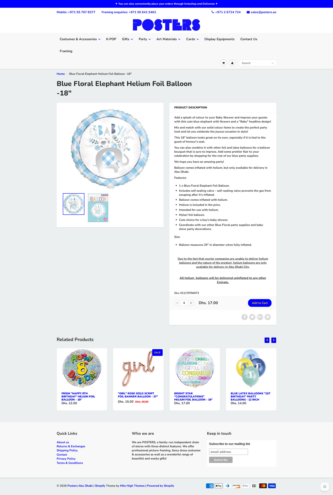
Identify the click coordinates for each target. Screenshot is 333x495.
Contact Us (248, 39)
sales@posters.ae (263, 12)
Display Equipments (219, 39)
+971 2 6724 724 (228, 12)
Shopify (100, 486)
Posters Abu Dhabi (80, 486)
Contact (62, 455)
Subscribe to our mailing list (229, 444)
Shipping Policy (67, 450)
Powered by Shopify (160, 486)
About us (63, 442)
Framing (66, 51)
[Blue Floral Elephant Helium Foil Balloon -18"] (110, 149)
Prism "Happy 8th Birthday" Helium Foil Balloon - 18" (78, 396)
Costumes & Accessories (78, 39)
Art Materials (166, 39)
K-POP (111, 39)
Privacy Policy (66, 459)
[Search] (273, 63)
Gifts (125, 39)
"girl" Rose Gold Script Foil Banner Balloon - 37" (138, 395)
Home (61, 74)
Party (143, 39)
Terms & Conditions (70, 463)
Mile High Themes (132, 486)
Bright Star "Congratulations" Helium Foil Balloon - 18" (193, 396)
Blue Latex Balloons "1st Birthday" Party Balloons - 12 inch (250, 396)
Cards (190, 39)
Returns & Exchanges (71, 446)
